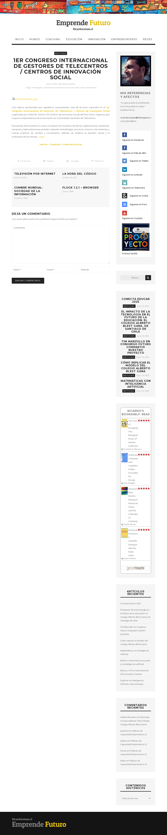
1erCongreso (37, 87)
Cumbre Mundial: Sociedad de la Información (28, 191)
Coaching (53, 39)
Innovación (97, 39)
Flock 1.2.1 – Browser (80, 187)
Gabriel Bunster (128, 717)
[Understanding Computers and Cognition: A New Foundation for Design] (124, 461)
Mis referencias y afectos (135, 95)
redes (76, 87)
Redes (147, 39)
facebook (55, 144)
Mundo (34, 39)
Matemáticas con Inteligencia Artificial (136, 383)
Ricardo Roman (68, 84)
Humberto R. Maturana (133, 449)
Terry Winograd (129, 483)
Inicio (19, 39)
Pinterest (98, 160)
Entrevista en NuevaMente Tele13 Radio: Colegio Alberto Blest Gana (135, 721)
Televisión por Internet (35, 173)
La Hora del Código (79, 173)
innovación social (61, 87)
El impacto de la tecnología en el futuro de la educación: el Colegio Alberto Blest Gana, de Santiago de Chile (136, 321)
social (82, 87)
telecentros (91, 87)
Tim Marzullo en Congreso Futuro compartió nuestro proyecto (135, 347)
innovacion (48, 87)
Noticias (60, 53)
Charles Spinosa (130, 524)
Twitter (50, 160)
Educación (74, 39)
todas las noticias (72, 144)
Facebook (25, 160)
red (71, 87)
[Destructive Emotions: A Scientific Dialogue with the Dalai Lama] (124, 537)
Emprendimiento (124, 39)
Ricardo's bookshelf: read (136, 412)
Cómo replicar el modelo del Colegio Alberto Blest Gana (136, 367)
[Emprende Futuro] (83, 25)
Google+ (75, 160)
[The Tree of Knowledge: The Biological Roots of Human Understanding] (124, 426)
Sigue (42, 136)
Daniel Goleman (130, 558)
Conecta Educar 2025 (136, 300)
